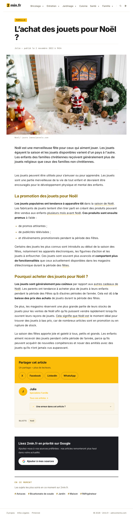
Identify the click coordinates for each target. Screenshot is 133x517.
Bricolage (35, 6)
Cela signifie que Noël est (72, 316)
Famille (106, 6)
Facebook (35, 375)
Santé (93, 6)
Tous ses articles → (39, 398)
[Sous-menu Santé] (98, 6)
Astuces (21, 493)
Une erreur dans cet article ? (51, 406)
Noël (32, 421)
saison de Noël (104, 203)
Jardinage (67, 6)
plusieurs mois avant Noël (64, 213)
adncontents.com (119, 513)
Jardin (61, 493)
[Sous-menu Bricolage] (43, 6)
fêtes (65, 265)
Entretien (51, 6)
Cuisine (83, 6)
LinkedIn (52, 375)
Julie (17, 48)
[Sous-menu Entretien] (59, 6)
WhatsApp (70, 375)
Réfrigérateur (89, 493)
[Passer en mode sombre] (125, 6)
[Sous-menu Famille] (112, 6)
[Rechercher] (120, 6)
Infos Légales (23, 513)
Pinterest (36, 513)
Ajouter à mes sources (40, 461)
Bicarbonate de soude (42, 493)
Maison (74, 493)
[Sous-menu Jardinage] (75, 6)
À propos (10, 513)
